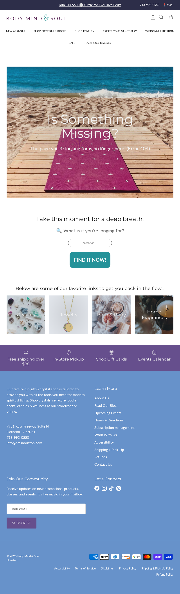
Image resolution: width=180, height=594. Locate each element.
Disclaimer (107, 568)
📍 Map (167, 5)
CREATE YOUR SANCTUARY (120, 31)
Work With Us (105, 435)
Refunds (100, 457)
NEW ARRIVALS (15, 31)
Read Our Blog (105, 405)
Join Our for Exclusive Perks (90, 5)
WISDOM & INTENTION (159, 31)
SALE (72, 42)
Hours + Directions (109, 420)
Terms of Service (85, 568)
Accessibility (104, 442)
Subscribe (21, 523)
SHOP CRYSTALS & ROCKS (50, 31)
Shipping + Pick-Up (109, 449)
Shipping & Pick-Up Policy (157, 568)
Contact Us (103, 464)
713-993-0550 (150, 5)
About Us (101, 398)
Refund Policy (164, 574)
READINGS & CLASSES (97, 42)
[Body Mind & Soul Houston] (36, 17)
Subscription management (114, 427)
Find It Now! (90, 260)
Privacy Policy (127, 568)
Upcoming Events (107, 413)
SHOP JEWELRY (84, 31)
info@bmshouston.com (24, 443)
